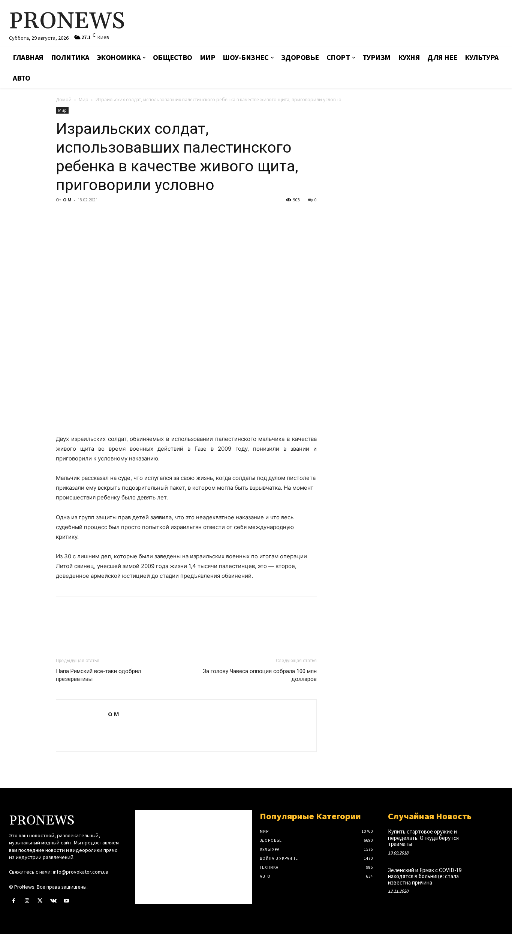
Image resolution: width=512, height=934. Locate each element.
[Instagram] (26, 901)
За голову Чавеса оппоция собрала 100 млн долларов (260, 675)
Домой (64, 99)
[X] (80, 216)
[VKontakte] (53, 901)
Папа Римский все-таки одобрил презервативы (98, 675)
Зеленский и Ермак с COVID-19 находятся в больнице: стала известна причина (424, 876)
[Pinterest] (97, 216)
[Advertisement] (339, 24)
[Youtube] (66, 901)
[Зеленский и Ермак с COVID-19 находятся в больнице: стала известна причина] (491, 877)
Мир (83, 99)
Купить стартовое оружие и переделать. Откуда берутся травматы (423, 837)
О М (67, 199)
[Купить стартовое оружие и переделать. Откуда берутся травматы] (491, 838)
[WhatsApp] (115, 216)
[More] (133, 216)
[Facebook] (63, 216)
